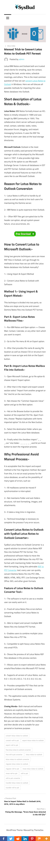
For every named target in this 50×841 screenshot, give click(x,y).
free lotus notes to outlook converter (18, 750)
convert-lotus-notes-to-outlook (17, 735)
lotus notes (11, 45)
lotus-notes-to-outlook (34, 754)
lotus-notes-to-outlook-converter (17, 759)
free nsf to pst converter (14, 754)
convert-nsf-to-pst (12, 740)
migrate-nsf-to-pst (12, 768)
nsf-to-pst (24, 773)
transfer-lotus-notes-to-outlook (17, 783)
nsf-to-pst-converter (13, 778)
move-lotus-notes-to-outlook (33, 768)
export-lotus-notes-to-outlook (33, 740)
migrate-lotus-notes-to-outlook (17, 764)
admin (21, 59)
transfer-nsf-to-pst (12, 787)
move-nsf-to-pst (11, 773)
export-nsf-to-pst (12, 745)
